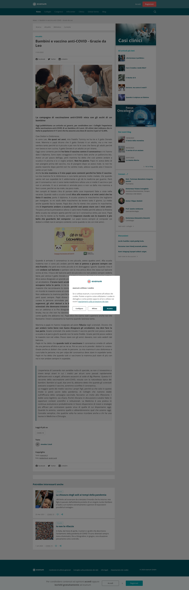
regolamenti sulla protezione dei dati (93, 301)
